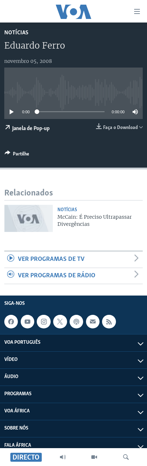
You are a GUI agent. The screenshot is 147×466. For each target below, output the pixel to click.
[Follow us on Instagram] (43, 321)
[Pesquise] (126, 457)
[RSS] (109, 321)
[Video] (94, 457)
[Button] (17, 155)
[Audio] (63, 457)
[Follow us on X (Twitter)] (60, 321)
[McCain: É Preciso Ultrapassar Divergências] (28, 218)
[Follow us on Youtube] (27, 321)
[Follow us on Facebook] (11, 321)
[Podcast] (76, 321)
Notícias (16, 33)
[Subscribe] (93, 321)
